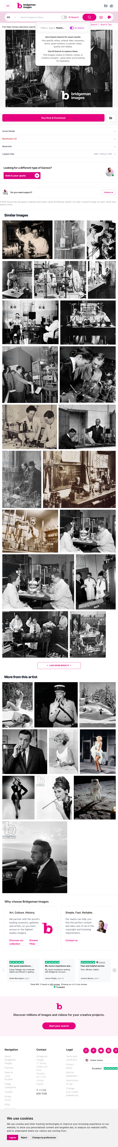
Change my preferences (44, 1137)
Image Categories (10, 1085)
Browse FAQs (33, 942)
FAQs (7, 1104)
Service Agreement (71, 1074)
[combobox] (57, 17)
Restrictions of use (72, 1082)
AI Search (73, 17)
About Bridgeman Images (10, 1060)
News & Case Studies (9, 1076)
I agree (12, 1137)
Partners (9, 1067)
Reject (24, 1137)
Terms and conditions (71, 1058)
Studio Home (8, 1098)
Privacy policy (70, 1066)
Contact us (108, 192)
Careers (9, 1091)
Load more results (59, 665)
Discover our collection (16, 942)
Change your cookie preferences (72, 1092)
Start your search (59, 1025)
